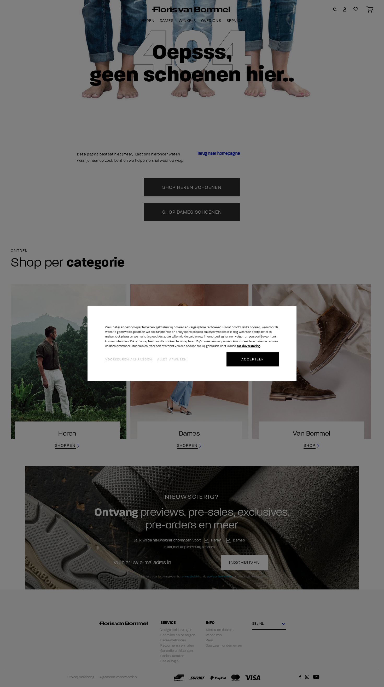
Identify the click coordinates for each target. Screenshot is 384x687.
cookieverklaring (248, 346)
